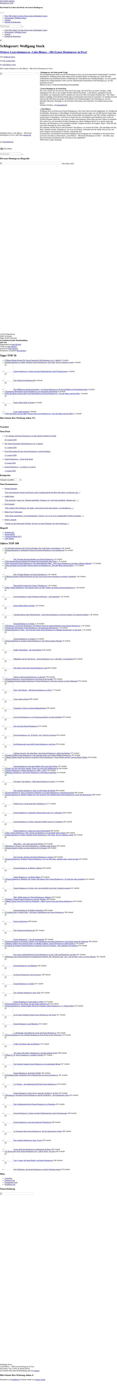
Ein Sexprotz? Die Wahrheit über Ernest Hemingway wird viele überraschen (64, 795)
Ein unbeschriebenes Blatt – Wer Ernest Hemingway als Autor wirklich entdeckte (62, 563)
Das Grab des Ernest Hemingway (26, 726)
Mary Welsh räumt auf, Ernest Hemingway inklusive (33, 897)
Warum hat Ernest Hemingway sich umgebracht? (47, 550)
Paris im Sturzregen (21, 921)
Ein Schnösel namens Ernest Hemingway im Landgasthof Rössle (37, 1064)
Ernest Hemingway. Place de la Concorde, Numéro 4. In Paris (36, 1093)
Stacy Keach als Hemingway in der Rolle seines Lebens (45, 833)
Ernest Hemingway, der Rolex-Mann (27, 877)
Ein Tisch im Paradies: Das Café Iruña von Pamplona (41, 548)
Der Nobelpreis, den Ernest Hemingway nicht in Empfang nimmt (37, 1169)
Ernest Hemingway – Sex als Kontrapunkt (29, 939)
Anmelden (8, 1178)
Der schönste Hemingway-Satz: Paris (27, 993)
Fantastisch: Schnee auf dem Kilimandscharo (30, 708)
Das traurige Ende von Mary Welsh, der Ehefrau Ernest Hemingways (50, 588)
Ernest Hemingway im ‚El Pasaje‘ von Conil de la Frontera (35, 735)
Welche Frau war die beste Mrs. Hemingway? (30, 804)
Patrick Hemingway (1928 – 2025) (33, 770)
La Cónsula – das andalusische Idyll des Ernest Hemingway (35, 1084)
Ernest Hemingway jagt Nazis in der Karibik (37, 679)
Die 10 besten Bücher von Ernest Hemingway (30, 574)
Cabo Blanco (6, 65)
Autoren (8, 20)
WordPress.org (10, 1184)
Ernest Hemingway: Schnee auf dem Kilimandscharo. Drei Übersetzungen (40, 371)
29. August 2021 (9, 61)
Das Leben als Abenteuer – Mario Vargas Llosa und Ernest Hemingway (47, 901)
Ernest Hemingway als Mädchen (25, 966)
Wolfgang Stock (9, 57)
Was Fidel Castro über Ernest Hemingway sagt (30, 668)
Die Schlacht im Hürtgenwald (24, 380)
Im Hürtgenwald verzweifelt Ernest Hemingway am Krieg (35, 744)
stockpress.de (9, 532)
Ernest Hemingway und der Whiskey (32, 899)
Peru (14, 65)
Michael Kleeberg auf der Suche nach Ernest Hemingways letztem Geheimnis (48, 576)
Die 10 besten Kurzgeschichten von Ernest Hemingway (34, 559)
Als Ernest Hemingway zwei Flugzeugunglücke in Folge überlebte (37, 717)
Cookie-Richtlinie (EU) (13, 536)
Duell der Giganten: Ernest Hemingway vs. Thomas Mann (53, 1006)
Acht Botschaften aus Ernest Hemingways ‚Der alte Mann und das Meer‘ (53, 394)
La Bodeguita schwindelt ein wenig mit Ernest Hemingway (35, 1033)
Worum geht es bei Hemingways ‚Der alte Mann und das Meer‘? (51, 414)
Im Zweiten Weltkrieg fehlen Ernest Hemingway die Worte (35, 1015)
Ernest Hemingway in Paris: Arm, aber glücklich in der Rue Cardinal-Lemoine (42, 888)
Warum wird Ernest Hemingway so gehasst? (30, 677)
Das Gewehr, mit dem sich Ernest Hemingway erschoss (34, 857)
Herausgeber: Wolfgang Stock (15, 18)
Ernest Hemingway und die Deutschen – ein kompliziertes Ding (46, 1095)
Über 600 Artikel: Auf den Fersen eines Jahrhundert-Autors (26, 16)
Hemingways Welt (6, 3)
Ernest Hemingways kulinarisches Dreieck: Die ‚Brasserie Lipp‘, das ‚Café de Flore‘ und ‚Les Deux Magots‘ (56, 957)
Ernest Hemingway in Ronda (24, 624)
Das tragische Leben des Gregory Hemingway (30, 586)
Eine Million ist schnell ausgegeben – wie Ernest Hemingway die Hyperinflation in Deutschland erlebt (50, 389)
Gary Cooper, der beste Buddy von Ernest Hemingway (33, 1160)
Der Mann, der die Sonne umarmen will (35, 1004)
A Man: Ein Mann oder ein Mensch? (26, 1044)
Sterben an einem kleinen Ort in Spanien (32, 848)
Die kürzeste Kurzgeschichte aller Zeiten (42, 561)
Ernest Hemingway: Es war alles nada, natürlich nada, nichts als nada (53, 859)
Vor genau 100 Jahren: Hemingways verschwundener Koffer (35, 1053)
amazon (36, 1371)
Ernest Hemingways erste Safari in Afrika (29, 1002)
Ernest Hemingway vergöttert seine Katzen (40, 846)
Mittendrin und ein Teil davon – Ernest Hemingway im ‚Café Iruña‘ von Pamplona (43, 659)
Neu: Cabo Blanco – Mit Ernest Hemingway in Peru (32, 690)
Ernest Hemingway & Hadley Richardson (29, 910)
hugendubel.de (61, 105)
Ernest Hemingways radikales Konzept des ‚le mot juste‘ (61, 630)
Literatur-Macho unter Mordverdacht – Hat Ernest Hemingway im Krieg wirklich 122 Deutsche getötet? (51, 615)
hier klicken (16, 344)
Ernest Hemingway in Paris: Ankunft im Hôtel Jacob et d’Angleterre (38, 822)
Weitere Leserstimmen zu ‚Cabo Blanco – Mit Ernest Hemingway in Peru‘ (43, 52)
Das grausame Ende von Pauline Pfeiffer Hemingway (51, 755)
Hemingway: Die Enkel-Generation (43, 772)
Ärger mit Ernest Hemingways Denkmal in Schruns (32, 1149)
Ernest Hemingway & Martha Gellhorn (28, 868)
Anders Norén (40, 1380)
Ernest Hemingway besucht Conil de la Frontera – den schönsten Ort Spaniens (49, 946)
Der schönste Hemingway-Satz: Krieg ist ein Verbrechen (41, 1035)
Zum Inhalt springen (7, 1)
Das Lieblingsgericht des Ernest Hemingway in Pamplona (34, 1104)
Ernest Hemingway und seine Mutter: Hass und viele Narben (35, 766)
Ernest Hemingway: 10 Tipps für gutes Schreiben (67, 879)
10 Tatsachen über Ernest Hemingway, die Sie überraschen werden (38, 1131)
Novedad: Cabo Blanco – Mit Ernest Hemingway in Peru (34, 782)
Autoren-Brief (10, 534)
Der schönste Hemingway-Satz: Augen (28, 1140)
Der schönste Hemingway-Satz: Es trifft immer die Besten (34, 791)
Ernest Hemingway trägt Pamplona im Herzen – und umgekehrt (37, 597)
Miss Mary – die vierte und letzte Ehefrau (28, 844)
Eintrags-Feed (10, 1180)
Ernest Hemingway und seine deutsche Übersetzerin (32, 1122)
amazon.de (27, 135)
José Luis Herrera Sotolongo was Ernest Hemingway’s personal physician (47, 793)
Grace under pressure (21, 412)
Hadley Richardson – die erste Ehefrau (27, 650)
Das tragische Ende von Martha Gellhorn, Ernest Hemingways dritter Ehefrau (47, 943)
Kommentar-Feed (11, 1182)
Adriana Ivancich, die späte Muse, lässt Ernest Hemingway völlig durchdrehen (41, 753)
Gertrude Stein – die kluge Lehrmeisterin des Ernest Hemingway (40, 912)
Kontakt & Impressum (13, 22)
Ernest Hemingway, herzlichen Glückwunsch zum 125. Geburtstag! (38, 813)
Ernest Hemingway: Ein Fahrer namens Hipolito (44, 641)
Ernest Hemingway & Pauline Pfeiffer (27, 1073)
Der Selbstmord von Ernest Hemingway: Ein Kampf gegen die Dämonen (61, 941)
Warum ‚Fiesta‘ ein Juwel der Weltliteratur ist (42, 768)
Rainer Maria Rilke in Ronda (24, 403)
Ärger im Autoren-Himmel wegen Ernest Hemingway (61, 626)
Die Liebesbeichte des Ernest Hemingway (43, 1075)
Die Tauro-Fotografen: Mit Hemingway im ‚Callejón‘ (42, 360)
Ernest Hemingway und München (26, 1024)
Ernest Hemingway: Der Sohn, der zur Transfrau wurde (53, 362)
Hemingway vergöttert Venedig (31, 1055)
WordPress (15, 1380)
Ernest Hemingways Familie (24, 984)
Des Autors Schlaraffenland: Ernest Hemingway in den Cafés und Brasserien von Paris (45, 955)
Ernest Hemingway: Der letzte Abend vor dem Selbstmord (57, 681)
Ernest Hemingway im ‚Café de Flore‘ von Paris (38, 1151)
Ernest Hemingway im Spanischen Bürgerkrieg (41, 391)
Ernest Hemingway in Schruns (25, 639)
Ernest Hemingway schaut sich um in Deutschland (32, 831)
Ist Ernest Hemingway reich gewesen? (27, 975)
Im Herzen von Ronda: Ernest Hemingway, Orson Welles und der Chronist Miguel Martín (55, 757)
